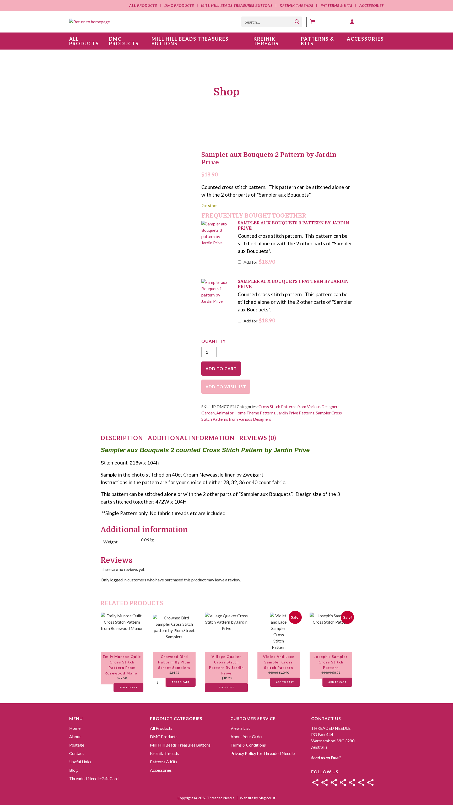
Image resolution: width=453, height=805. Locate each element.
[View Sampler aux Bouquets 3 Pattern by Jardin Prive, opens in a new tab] (256, 228)
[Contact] (343, 782)
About (75, 736)
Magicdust (267, 798)
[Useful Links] (352, 782)
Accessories (371, 5)
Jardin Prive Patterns (295, 412)
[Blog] (361, 782)
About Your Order (246, 736)
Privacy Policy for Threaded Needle (262, 753)
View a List (240, 728)
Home (74, 728)
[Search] (297, 22)
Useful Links (80, 761)
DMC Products (179, 5)
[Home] (315, 782)
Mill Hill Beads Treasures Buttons (237, 5)
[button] (216, 233)
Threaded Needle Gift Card (93, 778)
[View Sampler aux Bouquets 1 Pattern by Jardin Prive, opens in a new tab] (256, 286)
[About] (324, 782)
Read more (226, 687)
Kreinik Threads (296, 5)
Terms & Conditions (248, 744)
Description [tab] (122, 437)
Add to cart (221, 368)
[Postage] (334, 782)
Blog (73, 770)
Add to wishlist (226, 386)
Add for (259, 262)
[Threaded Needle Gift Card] (370, 782)
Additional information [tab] (191, 437)
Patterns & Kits (336, 5)
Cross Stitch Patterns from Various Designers (298, 406)
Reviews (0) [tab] (257, 437)
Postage (76, 744)
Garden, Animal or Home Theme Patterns (238, 412)
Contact (76, 753)
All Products (143, 5)
